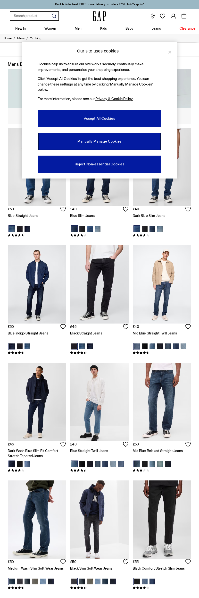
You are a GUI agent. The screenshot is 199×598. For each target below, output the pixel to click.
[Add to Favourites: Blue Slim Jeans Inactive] (126, 210)
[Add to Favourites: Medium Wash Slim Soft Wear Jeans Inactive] (63, 562)
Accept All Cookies (99, 118)
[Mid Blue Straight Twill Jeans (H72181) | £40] (162, 284)
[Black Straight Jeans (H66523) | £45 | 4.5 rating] (99, 353)
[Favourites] (162, 16)
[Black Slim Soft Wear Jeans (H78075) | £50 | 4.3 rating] (99, 588)
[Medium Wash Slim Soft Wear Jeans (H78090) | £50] (37, 519)
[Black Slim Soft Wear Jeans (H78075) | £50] (99, 519)
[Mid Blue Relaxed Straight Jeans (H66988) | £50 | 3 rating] (162, 470)
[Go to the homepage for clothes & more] (99, 16)
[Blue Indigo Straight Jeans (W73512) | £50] (37, 284)
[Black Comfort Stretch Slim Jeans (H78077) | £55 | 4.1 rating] (162, 588)
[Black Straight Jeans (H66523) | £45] (99, 284)
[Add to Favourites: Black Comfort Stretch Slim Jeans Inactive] (188, 562)
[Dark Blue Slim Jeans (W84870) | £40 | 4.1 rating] (162, 235)
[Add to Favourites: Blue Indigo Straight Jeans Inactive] (63, 327)
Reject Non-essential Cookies (99, 164)
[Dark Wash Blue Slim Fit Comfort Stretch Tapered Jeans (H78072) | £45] (37, 402)
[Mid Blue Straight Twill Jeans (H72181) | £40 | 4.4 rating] (162, 353)
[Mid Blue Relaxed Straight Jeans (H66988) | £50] (162, 402)
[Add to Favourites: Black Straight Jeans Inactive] (126, 327)
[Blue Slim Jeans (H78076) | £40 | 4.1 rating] (99, 235)
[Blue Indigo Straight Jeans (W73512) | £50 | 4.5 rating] (37, 353)
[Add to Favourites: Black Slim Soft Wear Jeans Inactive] (126, 562)
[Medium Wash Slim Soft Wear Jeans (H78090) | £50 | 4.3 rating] (37, 588)
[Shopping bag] (184, 16)
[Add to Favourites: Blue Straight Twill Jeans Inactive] (126, 445)
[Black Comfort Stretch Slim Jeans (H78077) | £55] (162, 519)
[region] (99, 110)
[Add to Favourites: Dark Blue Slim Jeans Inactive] (188, 210)
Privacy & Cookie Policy (114, 99)
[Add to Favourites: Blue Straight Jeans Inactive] (63, 210)
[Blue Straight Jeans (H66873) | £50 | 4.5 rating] (37, 235)
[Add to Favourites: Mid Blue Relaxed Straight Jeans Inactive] (188, 445)
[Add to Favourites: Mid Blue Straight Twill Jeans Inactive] (188, 327)
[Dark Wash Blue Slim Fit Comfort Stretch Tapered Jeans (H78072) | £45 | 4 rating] (37, 470)
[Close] (170, 52)
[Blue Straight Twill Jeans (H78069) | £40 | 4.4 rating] (99, 470)
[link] (173, 16)
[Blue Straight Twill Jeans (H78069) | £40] (99, 402)
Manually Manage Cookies (99, 141)
